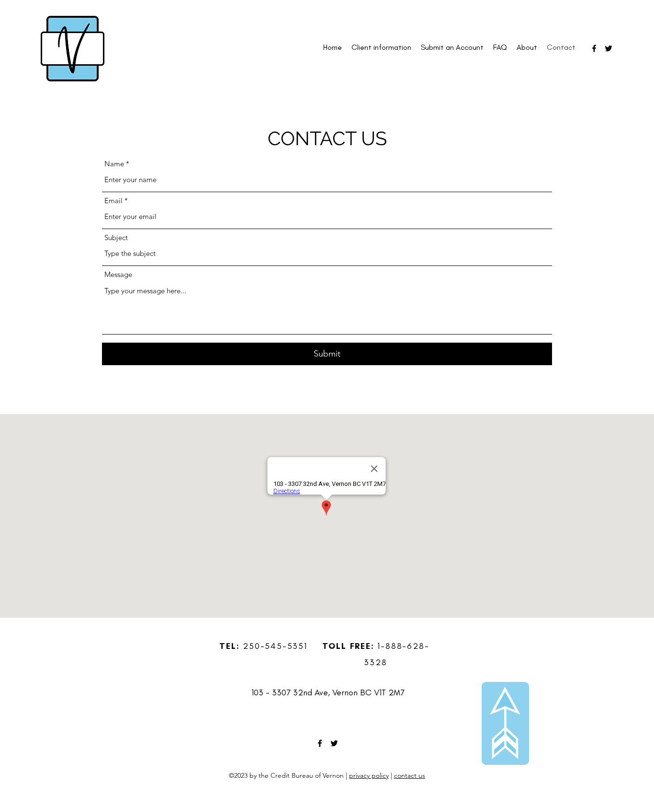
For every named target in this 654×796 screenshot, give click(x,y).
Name (114, 163)
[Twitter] (608, 48)
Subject (116, 237)
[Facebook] (594, 48)
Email (113, 200)
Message (118, 274)
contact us (409, 775)
